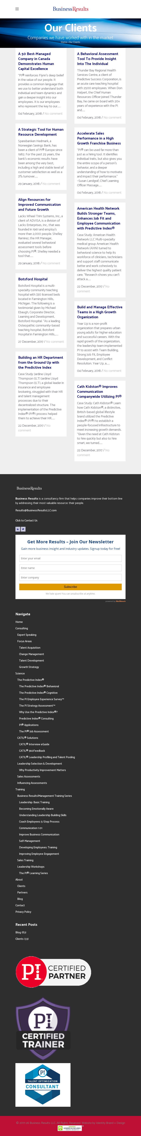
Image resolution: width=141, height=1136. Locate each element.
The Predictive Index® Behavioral (39, 686)
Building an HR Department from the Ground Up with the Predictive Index (40, 363)
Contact (20, 905)
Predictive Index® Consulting (36, 718)
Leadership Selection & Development (39, 763)
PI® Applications (29, 725)
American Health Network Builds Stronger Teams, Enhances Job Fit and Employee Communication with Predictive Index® (98, 219)
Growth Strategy (29, 667)
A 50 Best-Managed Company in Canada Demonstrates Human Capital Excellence (36, 61)
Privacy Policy (23, 912)
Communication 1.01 (30, 828)
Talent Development (31, 660)
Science (20, 673)
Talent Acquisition (29, 647)
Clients (21, 886)
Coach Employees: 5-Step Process (39, 821)
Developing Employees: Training (38, 847)
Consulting (21, 628)
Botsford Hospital (33, 279)
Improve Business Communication (39, 834)
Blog (20, 899)
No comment (53, 114)
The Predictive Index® (30, 680)
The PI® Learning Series (33, 873)
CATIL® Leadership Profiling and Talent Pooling (47, 757)
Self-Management (29, 841)
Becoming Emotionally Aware (36, 809)
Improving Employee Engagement (39, 854)
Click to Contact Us (26, 520)
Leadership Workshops (30, 867)
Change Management (31, 654)
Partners (22, 892)
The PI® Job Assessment (34, 731)
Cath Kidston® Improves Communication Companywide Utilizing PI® (99, 392)
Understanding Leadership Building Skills (42, 815)
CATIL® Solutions (27, 738)
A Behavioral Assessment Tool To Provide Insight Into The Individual (97, 59)
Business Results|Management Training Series (44, 796)
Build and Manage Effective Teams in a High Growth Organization (99, 312)
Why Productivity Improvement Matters (42, 770)
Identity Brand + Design (110, 1123)
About (19, 879)
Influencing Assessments (32, 783)
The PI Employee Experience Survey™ (41, 699)
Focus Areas (24, 641)
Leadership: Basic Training (34, 802)
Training (20, 789)
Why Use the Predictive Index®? (38, 712)
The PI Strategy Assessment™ (37, 705)
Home (64, 42)
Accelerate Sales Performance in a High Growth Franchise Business (99, 138)
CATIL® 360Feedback (32, 751)
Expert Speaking (26, 635)
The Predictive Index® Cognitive (38, 693)
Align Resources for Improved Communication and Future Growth (39, 205)
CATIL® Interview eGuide (34, 744)
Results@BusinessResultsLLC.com (36, 510)
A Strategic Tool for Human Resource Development (41, 132)
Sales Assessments (28, 776)
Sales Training (25, 860)
